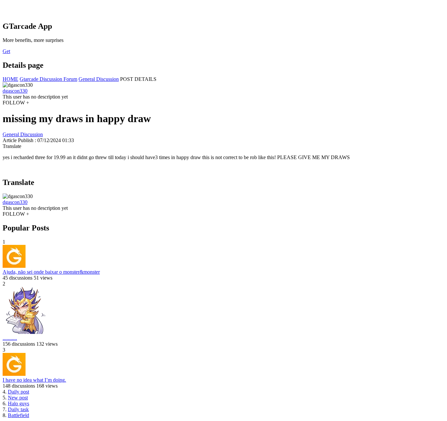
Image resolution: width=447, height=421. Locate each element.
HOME (10, 79)
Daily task (18, 409)
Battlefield (18, 415)
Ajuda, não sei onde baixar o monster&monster (51, 272)
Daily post (18, 391)
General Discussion (99, 79)
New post (18, 397)
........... (10, 338)
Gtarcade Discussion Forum (48, 79)
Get (6, 51)
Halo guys (18, 403)
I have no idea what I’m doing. (34, 380)
